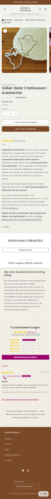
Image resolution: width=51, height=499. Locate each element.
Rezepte (8, 439)
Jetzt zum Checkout (25, 129)
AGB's (7, 449)
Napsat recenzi (25, 250)
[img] (7, 372)
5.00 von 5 (32, 332)
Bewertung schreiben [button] (25, 357)
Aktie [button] (7, 227)
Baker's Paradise (21, 493)
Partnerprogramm (13, 455)
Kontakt (8, 460)
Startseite (8, 20)
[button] (4, 9)
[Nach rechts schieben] (30, 80)
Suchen (8, 444)
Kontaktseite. (11, 208)
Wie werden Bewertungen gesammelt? (20, 399)
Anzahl (4, 109)
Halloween (18, 20)
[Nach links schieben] (20, 80)
